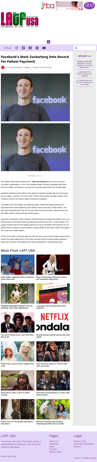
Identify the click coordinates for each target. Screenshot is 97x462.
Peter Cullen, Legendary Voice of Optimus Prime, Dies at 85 (17, 278)
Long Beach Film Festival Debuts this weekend (51, 307)
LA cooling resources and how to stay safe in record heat (84, 82)
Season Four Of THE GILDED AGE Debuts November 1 (17, 423)
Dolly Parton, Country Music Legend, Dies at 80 (17, 365)
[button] (48, 41)
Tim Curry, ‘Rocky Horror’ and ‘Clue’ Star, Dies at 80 (17, 336)
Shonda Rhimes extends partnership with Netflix (53, 336)
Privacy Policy (80, 441)
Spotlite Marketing (89, 458)
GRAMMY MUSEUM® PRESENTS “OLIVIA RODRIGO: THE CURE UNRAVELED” (17, 307)
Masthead (53, 444)
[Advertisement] (68, 24)
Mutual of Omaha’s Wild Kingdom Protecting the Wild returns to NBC (50, 423)
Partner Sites (55, 452)
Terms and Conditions (84, 444)
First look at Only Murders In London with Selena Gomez (53, 394)
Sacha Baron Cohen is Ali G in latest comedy (15, 394)
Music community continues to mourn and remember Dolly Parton (51, 278)
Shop (51, 446)
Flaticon (77, 446)
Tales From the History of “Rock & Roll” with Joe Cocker (51, 365)
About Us (53, 441)
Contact (53, 449)
